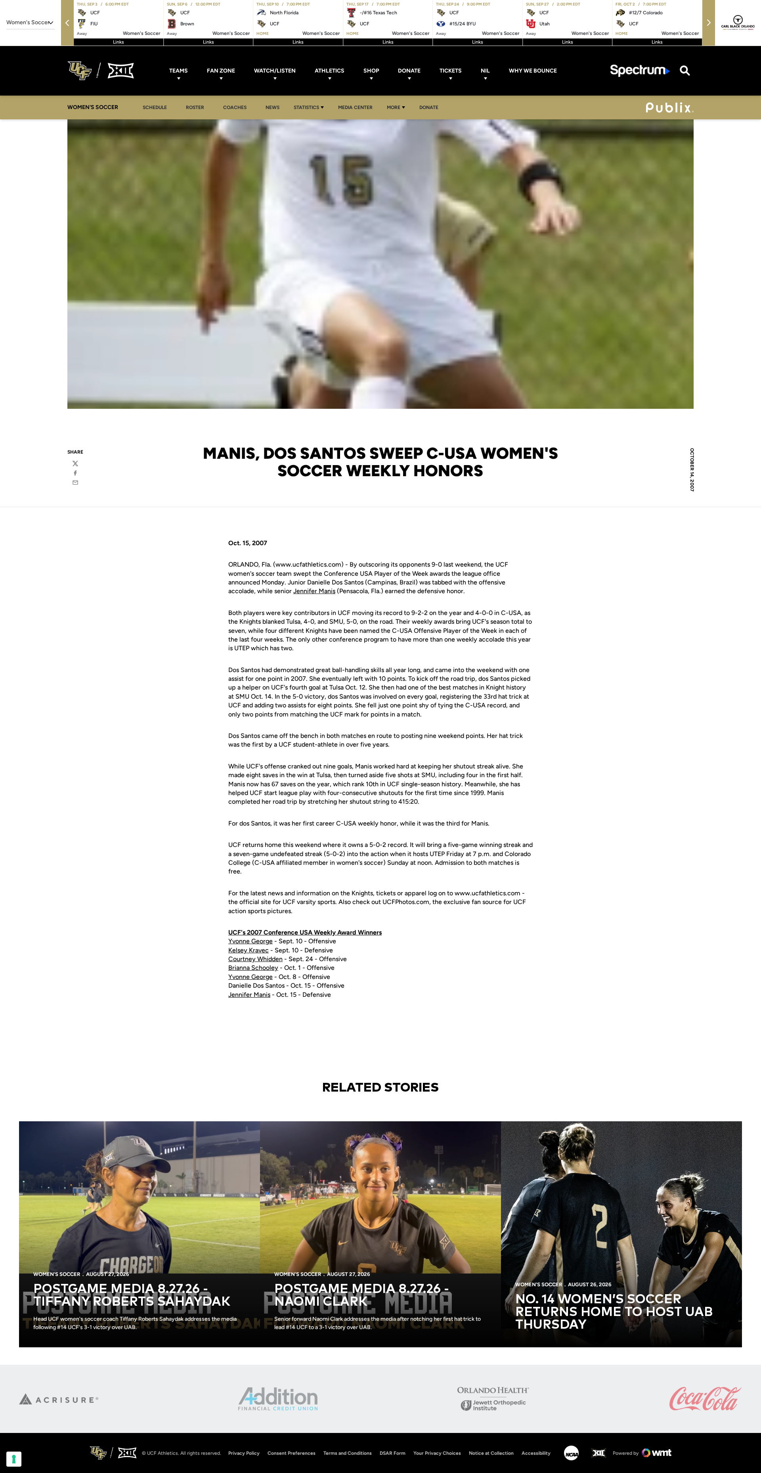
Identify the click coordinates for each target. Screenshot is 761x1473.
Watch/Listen (275, 70)
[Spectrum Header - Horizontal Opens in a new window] (640, 71)
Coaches (235, 107)
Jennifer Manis (314, 591)
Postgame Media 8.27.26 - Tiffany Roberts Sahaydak (131, 1295)
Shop (371, 70)
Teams (178, 70)
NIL (485, 70)
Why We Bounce (533, 70)
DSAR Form (392, 1453)
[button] (67, 23)
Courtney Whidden (255, 959)
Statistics (306, 107)
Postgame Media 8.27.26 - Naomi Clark (361, 1295)
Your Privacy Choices (437, 1453)
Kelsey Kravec (248, 950)
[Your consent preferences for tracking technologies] (13, 1459)
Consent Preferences (291, 1453)
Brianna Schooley (253, 967)
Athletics (329, 70)
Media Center (355, 107)
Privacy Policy (244, 1453)
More (393, 107)
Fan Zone (221, 70)
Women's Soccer (56, 1274)
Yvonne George (250, 941)
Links (118, 42)
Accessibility (536, 1453)
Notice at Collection (491, 1453)
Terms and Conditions (347, 1453)
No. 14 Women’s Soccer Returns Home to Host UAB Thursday (614, 1312)
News (272, 107)
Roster (195, 107)
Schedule (155, 107)
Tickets (451, 70)
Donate (409, 70)
